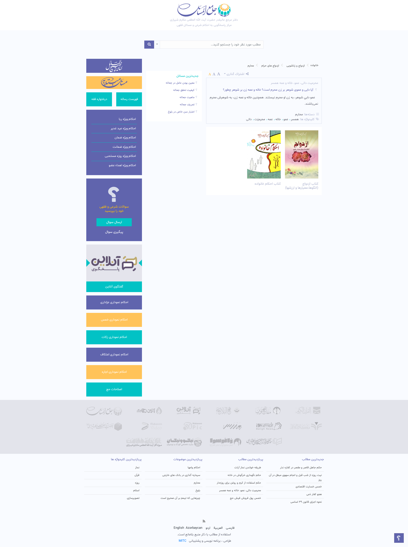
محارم (251, 66)
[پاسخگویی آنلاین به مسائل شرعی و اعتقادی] (184, 410)
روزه (137, 483)
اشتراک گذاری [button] (235, 74)
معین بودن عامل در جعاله (180, 83)
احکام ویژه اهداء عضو (122, 165)
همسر (295, 119)
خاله (278, 119)
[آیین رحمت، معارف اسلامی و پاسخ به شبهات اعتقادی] (144, 410)
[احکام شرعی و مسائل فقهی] (104, 411)
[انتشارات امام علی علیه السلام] (264, 441)
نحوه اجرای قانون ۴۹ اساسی (306, 502)
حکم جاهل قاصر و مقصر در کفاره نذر (301, 468)
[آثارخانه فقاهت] (144, 442)
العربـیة (218, 528)
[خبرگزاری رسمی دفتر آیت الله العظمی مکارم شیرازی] (264, 426)
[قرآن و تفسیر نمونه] (304, 410)
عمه (270, 119)
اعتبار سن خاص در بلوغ (181, 112)
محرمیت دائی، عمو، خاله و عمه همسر (240, 490)
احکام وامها (194, 468)
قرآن (137, 475)
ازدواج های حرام (270, 66)
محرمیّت (259, 119)
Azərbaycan (194, 528)
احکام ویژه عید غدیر (123, 128)
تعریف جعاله (187, 105)
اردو (208, 528)
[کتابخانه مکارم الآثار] (304, 426)
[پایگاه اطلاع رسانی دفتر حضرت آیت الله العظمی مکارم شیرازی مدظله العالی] (104, 427)
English (179, 528)
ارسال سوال (114, 222)
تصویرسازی (133, 498)
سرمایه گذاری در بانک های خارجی (181, 475)
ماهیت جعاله (187, 97)
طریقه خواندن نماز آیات (247, 468)
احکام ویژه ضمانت (124, 147)
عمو (285, 119)
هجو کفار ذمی (314, 494)
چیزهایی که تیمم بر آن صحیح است (180, 498)
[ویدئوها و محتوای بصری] (144, 426)
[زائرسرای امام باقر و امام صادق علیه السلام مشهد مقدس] (224, 442)
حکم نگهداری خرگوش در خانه (244, 475)
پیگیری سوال (114, 232)
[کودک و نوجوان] (184, 442)
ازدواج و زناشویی (295, 66)
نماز (137, 468)
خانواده (314, 65)
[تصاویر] (184, 426)
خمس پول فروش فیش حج (245, 498)
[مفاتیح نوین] (264, 410)
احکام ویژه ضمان (125, 137)
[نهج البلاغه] (224, 410)
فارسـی (230, 528)
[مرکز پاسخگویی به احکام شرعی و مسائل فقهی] (204, 10)
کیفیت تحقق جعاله (183, 90)
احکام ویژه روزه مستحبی (120, 156)
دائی (249, 119)
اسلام (136, 490)
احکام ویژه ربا (127, 119)
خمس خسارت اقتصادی (309, 487)
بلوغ (198, 490)
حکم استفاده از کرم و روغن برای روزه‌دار (239, 483)
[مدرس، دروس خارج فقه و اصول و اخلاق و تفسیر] (224, 426)
